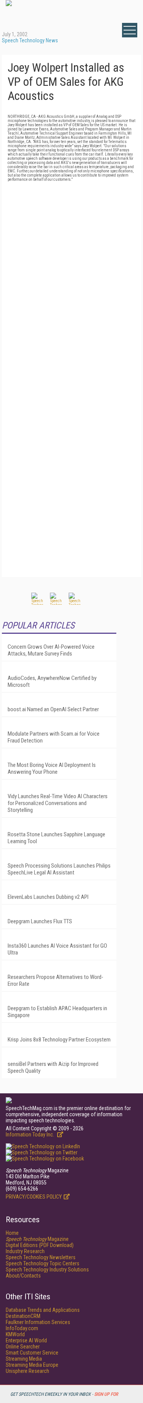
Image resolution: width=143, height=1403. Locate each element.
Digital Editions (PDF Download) (40, 1245)
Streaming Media (24, 1359)
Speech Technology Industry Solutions (47, 1269)
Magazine (37, 1239)
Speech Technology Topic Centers (42, 1263)
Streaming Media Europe (32, 1365)
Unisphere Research (27, 1371)
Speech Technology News (30, 40)
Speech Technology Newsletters (41, 1257)
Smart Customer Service (32, 1353)
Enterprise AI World (26, 1340)
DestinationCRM (23, 1316)
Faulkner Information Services (38, 1322)
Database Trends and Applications (43, 1310)
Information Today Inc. (30, 1134)
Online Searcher (23, 1347)
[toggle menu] (129, 30)
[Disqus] (71, 277)
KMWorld (15, 1334)
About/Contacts (23, 1276)
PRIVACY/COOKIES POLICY (34, 1197)
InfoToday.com (22, 1328)
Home (12, 1233)
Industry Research (25, 1251)
